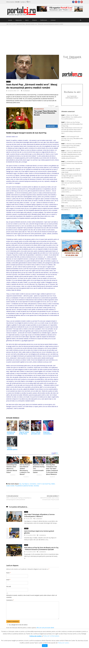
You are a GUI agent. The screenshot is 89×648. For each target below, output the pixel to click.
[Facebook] (73, 2)
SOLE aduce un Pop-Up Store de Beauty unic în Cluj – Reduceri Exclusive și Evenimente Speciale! (41, 548)
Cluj (20, 484)
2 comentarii (38, 518)
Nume (8, 573)
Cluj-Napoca (25, 484)
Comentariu (10, 600)
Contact (53, 20)
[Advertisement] (44, 39)
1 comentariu (42, 535)
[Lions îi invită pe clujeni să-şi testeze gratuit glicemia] (14, 533)
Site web (8, 586)
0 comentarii (26, 90)
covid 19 (39, 484)
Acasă (9, 24)
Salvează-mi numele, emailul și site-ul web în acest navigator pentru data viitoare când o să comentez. (31, 596)
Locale (10, 20)
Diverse (34, 20)
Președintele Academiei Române (24, 486)
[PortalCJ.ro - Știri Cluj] (21, 15)
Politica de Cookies (36, 636)
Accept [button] (44, 645)
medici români (10, 486)
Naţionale (19, 20)
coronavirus (33, 484)
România (36, 486)
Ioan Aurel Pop (46, 484)
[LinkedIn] (79, 2)
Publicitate (43, 20)
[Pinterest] (76, 2)
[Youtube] (81, 2)
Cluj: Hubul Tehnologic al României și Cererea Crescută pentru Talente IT (39, 515)
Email (8, 579)
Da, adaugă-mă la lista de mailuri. (18, 625)
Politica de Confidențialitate (51, 636)
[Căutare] (80, 20)
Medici (53, 484)
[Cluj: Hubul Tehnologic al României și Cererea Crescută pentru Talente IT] (14, 516)
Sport (27, 20)
